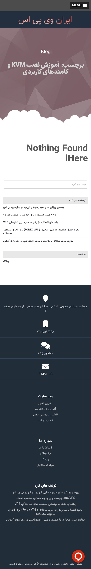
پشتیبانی (45, 453)
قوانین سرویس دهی (45, 414)
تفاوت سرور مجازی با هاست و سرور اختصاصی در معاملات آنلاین (38, 241)
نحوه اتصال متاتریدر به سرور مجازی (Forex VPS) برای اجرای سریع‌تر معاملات (41, 231)
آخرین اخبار (45, 403)
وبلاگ (6, 261)
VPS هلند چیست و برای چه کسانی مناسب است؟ (29, 215)
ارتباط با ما (45, 448)
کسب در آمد (45, 420)
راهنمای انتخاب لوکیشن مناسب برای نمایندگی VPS (30, 222)
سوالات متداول (45, 465)
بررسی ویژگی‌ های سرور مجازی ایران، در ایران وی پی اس (33, 207)
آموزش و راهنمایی (45, 409)
